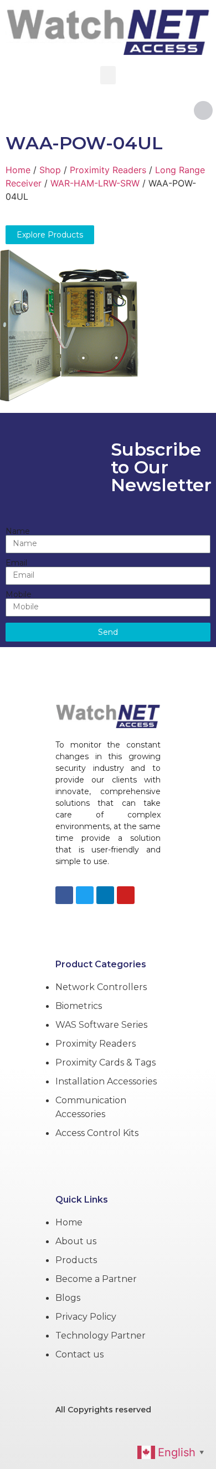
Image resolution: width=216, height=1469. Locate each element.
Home (18, 169)
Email (16, 563)
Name (18, 531)
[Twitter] (85, 895)
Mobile (19, 594)
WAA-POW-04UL (84, 143)
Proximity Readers (108, 169)
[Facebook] (64, 895)
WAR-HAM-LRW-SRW (95, 183)
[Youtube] (126, 895)
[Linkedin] (105, 895)
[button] (108, 75)
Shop (50, 169)
